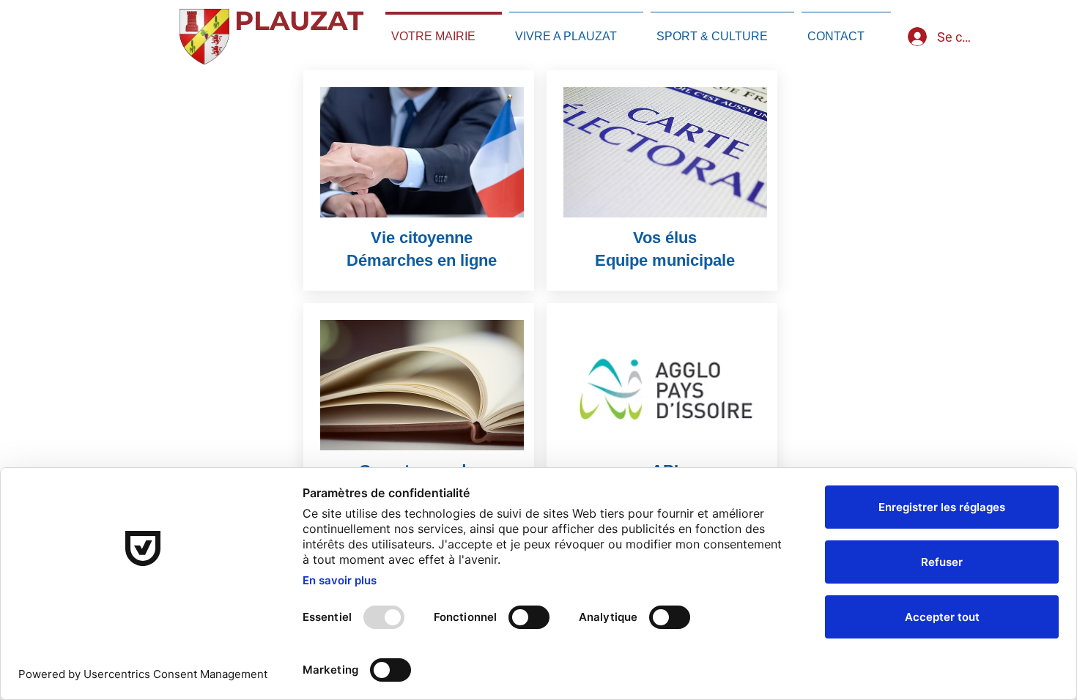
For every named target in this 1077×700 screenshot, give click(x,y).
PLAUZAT (298, 20)
